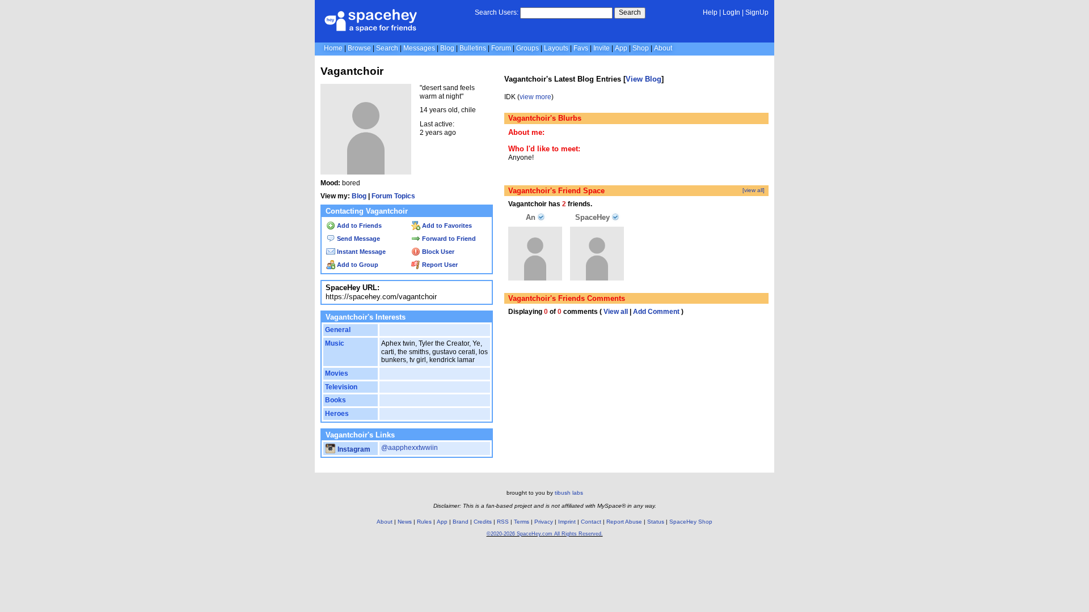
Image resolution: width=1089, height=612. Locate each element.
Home (333, 48)
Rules (424, 521)
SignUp (757, 12)
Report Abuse (624, 521)
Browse (359, 48)
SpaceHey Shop (690, 521)
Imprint (567, 521)
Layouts (556, 48)
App (621, 48)
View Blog (643, 79)
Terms (521, 521)
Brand (460, 521)
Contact (591, 521)
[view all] (753, 190)
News (405, 521)
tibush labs (569, 493)
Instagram (353, 449)
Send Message (357, 238)
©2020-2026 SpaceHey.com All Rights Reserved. (545, 534)
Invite (601, 48)
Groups (527, 48)
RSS (503, 521)
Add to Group (356, 264)
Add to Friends (358, 225)
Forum (501, 48)
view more (535, 97)
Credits (483, 521)
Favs (580, 48)
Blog (447, 48)
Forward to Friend (448, 238)
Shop (640, 48)
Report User (439, 264)
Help (710, 12)
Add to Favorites (446, 225)
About (663, 48)
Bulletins (472, 48)
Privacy (543, 521)
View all (615, 312)
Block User (437, 251)
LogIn (731, 12)
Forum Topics (393, 196)
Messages (419, 48)
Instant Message (360, 251)
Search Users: (496, 12)
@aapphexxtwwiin (409, 448)
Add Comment (656, 312)
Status (655, 521)
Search (630, 12)
